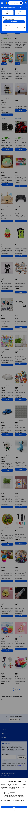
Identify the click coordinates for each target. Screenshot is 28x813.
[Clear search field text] (19, 3)
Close (14, 807)
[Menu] (2, 3)
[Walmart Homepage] (6, 3)
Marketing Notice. (19, 800)
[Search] (21, 3)
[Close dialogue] (25, 781)
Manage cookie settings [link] (14, 810)
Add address (14, 21)
